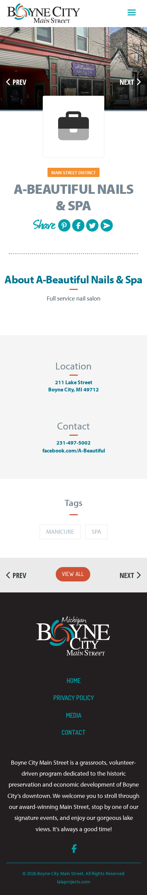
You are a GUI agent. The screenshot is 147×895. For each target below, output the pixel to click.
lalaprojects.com (73, 881)
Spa (96, 531)
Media (73, 715)
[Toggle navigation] (131, 13)
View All (73, 573)
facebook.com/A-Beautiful (73, 450)
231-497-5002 (73, 442)
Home (74, 680)
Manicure (60, 531)
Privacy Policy (73, 698)
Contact (74, 732)
